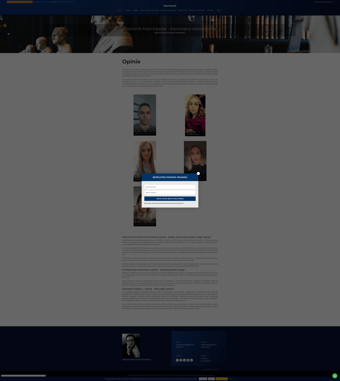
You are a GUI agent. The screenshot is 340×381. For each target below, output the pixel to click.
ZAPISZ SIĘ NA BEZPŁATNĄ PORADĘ (170, 199)
